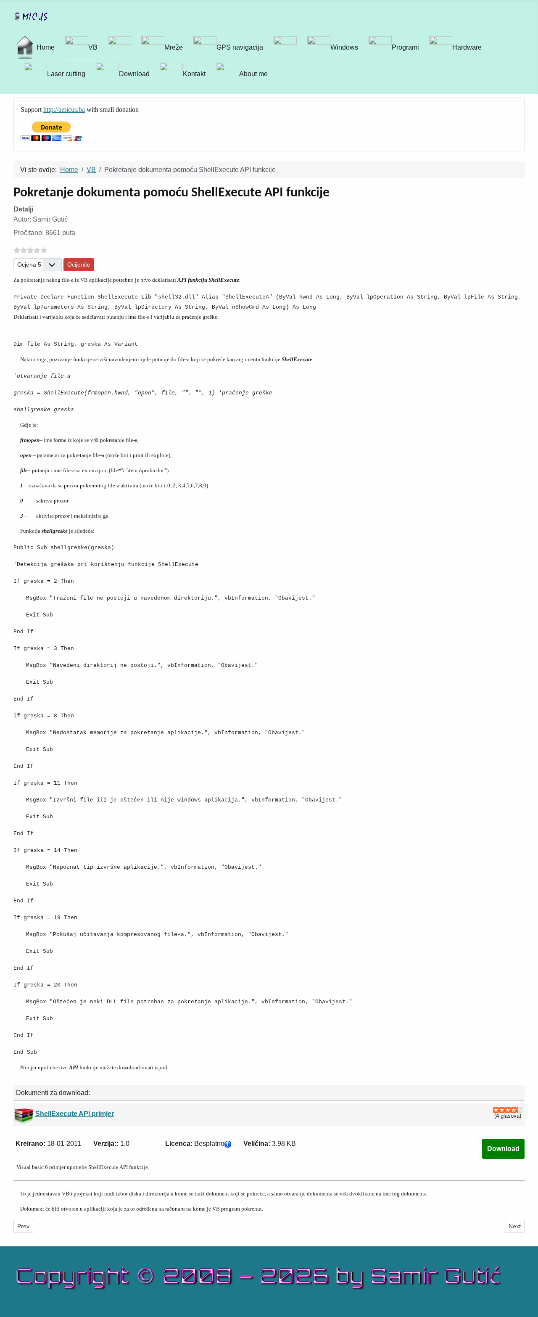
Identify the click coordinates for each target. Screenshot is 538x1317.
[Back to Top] (527, 1306)
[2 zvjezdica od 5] (499, 1110)
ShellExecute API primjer (74, 1113)
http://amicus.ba (64, 109)
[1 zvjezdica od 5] (496, 1110)
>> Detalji (503, 1149)
